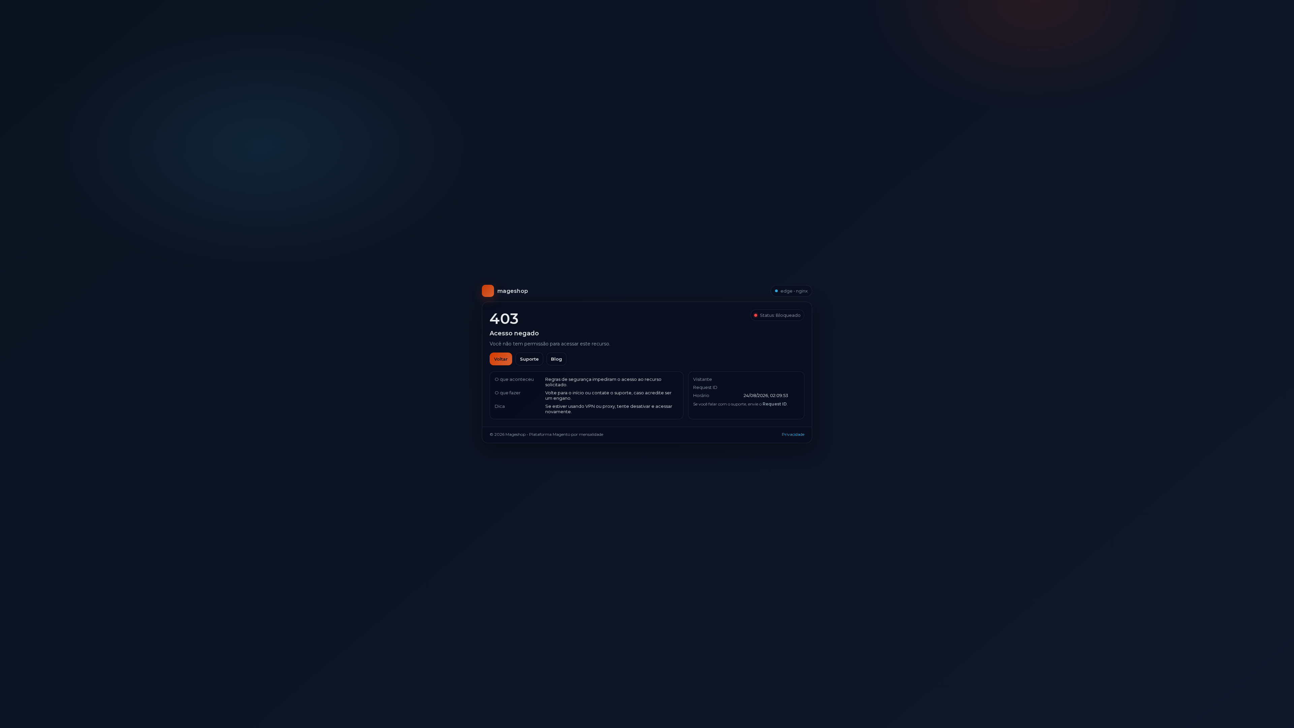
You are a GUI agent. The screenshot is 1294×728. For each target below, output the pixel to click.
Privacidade (793, 434)
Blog (556, 359)
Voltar (501, 359)
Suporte (529, 359)
